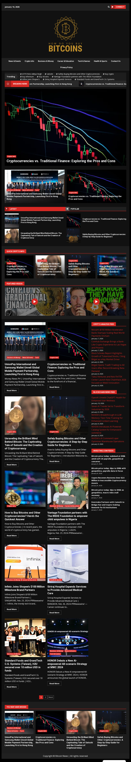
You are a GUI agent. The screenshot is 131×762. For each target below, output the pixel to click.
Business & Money (46, 61)
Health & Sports (100, 61)
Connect (120, 7)
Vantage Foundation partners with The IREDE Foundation (77, 76)
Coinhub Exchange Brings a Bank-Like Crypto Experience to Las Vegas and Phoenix (108, 344)
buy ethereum (28, 76)
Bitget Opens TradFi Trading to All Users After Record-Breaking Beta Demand (107, 368)
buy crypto (109, 74)
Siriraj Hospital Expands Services (58, 79)
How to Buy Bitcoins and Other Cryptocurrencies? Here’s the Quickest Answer (111, 270)
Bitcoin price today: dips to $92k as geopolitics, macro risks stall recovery (107, 493)
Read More (12, 390)
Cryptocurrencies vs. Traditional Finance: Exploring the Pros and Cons (74, 220)
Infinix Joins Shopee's (31, 79)
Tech (37, 190)
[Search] (109, 6)
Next (51, 697)
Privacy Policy (66, 67)
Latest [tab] (13, 209)
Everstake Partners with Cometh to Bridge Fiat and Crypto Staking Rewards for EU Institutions (107, 505)
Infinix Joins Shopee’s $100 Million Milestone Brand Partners (25, 564)
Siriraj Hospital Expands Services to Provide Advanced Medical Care (67, 564)
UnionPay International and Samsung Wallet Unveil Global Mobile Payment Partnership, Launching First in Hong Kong (12, 220)
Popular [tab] (75, 209)
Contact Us (116, 61)
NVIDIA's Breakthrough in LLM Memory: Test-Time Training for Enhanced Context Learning (107, 417)
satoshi (50, 74)
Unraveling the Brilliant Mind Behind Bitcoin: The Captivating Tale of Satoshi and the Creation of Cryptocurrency (65, 127)
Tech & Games (84, 61)
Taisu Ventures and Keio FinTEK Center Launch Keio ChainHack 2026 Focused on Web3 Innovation (108, 379)
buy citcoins (44, 76)
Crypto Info (29, 61)
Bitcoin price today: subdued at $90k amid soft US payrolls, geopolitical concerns (108, 459)
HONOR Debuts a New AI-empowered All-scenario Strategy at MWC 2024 (67, 638)
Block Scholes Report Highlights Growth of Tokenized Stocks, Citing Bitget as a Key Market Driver (108, 356)
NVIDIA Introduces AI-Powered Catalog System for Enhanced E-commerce (106, 429)
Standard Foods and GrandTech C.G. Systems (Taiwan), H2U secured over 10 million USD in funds (25, 638)
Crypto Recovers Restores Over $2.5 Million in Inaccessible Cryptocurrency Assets (108, 480)
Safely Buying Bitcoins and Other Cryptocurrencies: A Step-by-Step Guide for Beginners (74, 236)
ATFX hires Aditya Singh (32, 74)
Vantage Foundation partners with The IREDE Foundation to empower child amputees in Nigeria (67, 490)
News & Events (15, 61)
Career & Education (65, 61)
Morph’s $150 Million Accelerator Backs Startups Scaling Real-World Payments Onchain (107, 332)
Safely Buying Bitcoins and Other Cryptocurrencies (79, 74)
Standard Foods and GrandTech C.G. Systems (95, 79)
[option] (65, 127)
